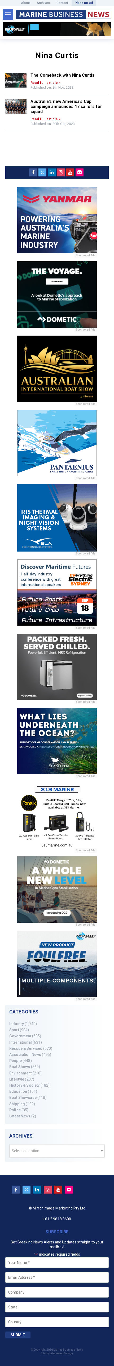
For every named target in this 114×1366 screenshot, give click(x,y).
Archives (43, 3)
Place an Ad (84, 3)
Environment (20, 1073)
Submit (18, 1335)
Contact (62, 3)
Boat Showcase (23, 1097)
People (15, 1061)
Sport (14, 1030)
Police (15, 1110)
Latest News (19, 1116)
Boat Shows (19, 1067)
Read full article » (45, 83)
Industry (16, 1024)
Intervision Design (61, 1353)
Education (18, 1091)
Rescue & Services (25, 1048)
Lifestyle (16, 1079)
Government (20, 1036)
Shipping (17, 1104)
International (20, 1042)
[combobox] (57, 1151)
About (25, 3)
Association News (25, 1054)
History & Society (24, 1085)
